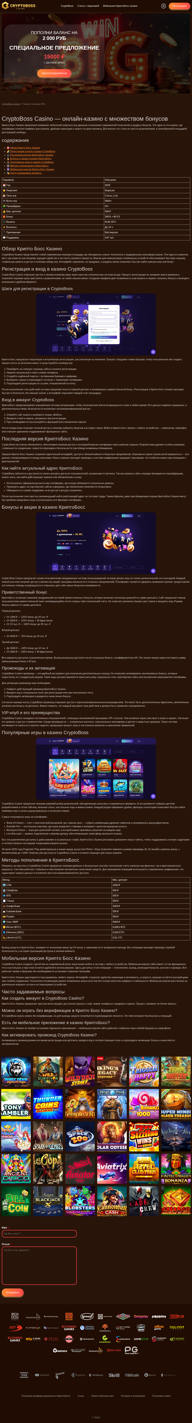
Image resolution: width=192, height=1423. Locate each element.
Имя (4, 1227)
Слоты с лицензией (88, 6)
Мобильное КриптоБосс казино (120, 6)
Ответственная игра (102, 1396)
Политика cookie (161, 1396)
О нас (81, 1396)
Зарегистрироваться (54, 73)
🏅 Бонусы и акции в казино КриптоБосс (29, 158)
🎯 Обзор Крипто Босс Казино (23, 148)
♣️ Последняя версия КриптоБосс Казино (30, 155)
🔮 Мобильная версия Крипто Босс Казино (30, 169)
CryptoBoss (67, 6)
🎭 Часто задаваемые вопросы (24, 173)
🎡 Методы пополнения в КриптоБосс (28, 166)
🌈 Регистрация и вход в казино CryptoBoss (31, 151)
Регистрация (179, 6)
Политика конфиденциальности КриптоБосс (45, 1396)
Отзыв (6, 1244)
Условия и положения (133, 1396)
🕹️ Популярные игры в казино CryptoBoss (30, 162)
